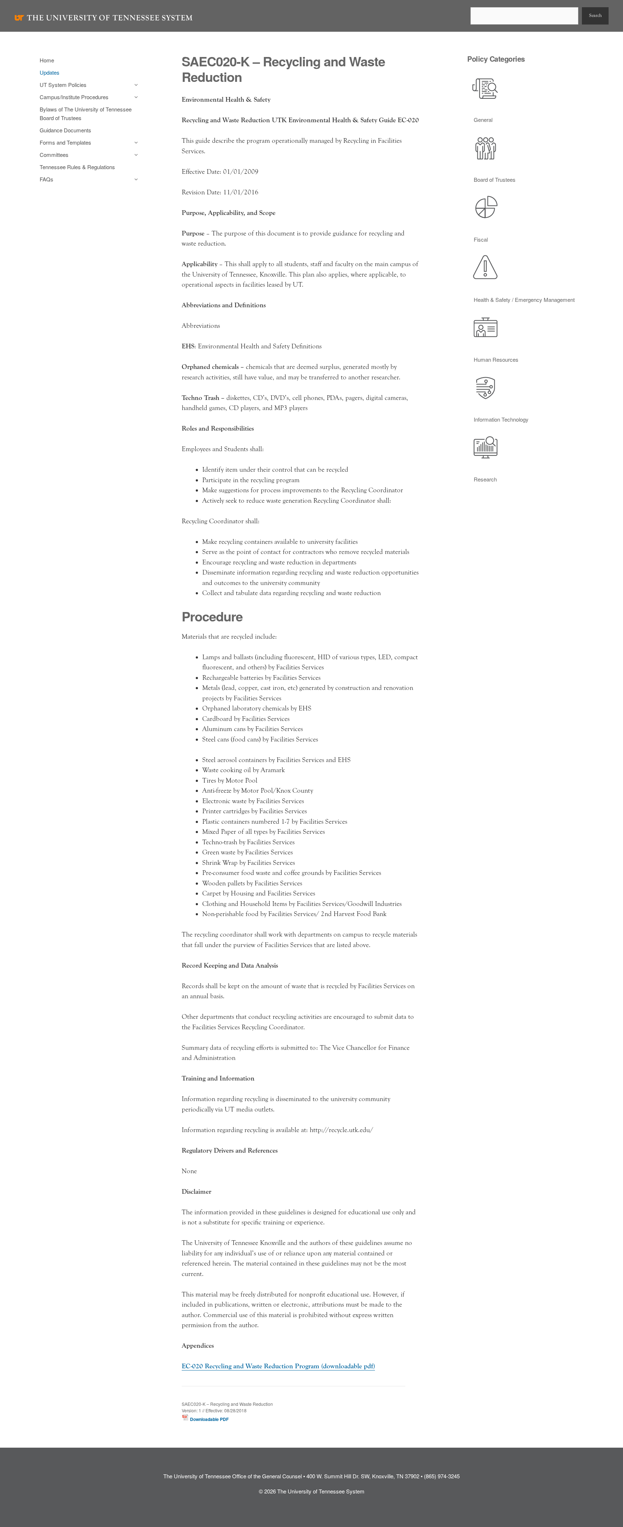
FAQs (46, 179)
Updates (49, 72)
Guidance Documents (65, 130)
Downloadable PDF (209, 1419)
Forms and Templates (65, 142)
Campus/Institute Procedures (74, 97)
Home (47, 60)
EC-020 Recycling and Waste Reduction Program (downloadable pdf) (278, 1366)
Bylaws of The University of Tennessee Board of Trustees (86, 113)
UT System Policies (63, 84)
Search (595, 15)
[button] (134, 84)
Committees (54, 154)
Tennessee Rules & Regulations (77, 167)
